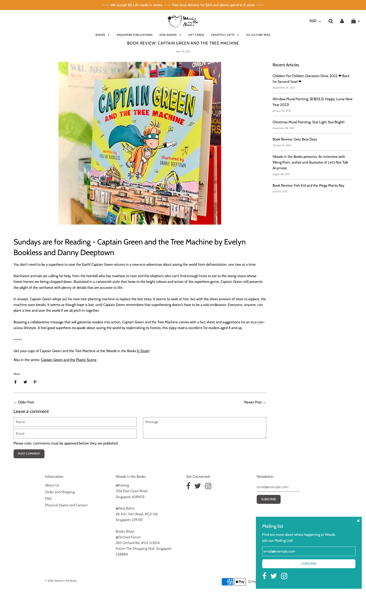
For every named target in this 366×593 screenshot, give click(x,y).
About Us (52, 485)
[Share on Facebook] (17, 381)
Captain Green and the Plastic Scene (69, 360)
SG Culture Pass (258, 34)
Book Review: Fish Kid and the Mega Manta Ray (308, 185)
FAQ (48, 498)
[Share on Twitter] (25, 381)
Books (101, 34)
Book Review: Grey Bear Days (295, 139)
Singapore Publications (134, 34)
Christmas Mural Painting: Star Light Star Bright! (308, 122)
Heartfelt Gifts (223, 34)
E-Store (143, 351)
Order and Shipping (60, 492)
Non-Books (168, 34)
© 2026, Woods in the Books (61, 580)
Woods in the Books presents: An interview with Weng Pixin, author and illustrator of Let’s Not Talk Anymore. (310, 162)
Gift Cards (196, 34)
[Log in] (342, 21)
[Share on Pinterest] (35, 381)
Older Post (26, 402)
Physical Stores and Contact (66, 505)
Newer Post (253, 402)
